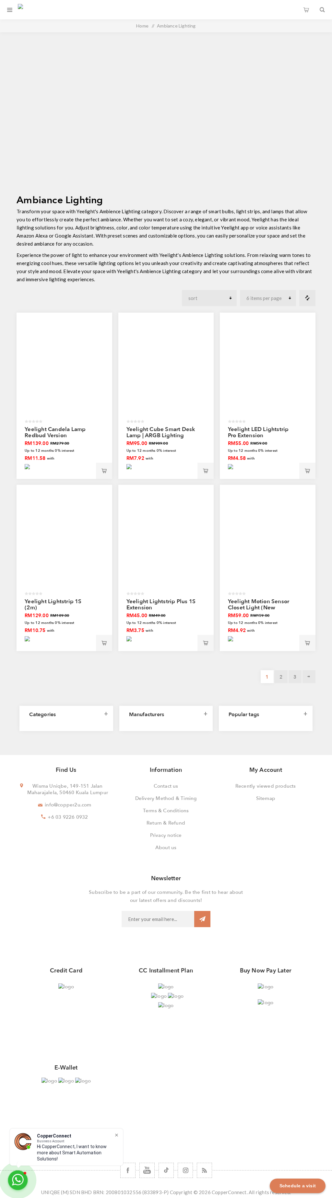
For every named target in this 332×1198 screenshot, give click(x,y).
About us (166, 847)
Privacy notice (166, 835)
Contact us (166, 786)
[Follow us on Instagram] (185, 1170)
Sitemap (265, 798)
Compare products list (307, 298)
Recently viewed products (265, 786)
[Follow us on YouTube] (147, 1170)
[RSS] (204, 1170)
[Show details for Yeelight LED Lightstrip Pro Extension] (267, 370)
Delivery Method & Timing (166, 798)
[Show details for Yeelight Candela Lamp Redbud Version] (64, 370)
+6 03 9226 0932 (68, 817)
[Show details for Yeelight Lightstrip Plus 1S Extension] (166, 542)
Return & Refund (166, 823)
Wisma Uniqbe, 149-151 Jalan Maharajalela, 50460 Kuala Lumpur (67, 789)
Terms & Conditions (166, 810)
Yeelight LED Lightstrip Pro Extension (258, 432)
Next (308, 676)
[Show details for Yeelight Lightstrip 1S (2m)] (64, 542)
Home (142, 25)
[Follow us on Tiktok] (166, 1170)
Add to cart (104, 471)
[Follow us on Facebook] (128, 1170)
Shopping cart (306, 10)
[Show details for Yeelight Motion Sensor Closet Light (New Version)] (267, 542)
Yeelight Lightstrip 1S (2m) (53, 604)
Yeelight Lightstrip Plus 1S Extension (161, 604)
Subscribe (202, 919)
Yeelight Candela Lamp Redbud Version (55, 432)
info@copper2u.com (68, 805)
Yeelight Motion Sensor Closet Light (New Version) (258, 607)
